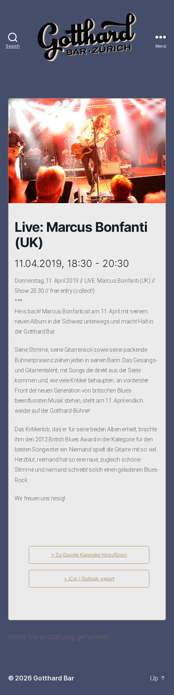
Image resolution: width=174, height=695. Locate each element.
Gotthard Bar (53, 678)
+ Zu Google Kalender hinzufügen (89, 555)
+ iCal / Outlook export (89, 578)
